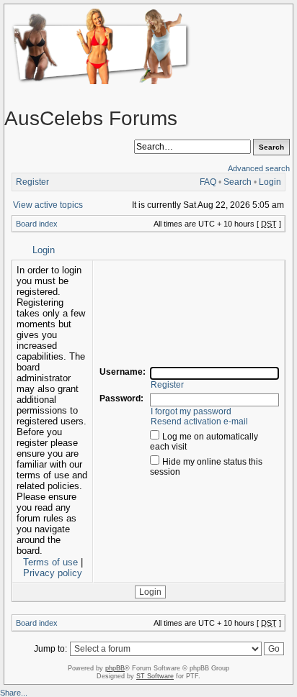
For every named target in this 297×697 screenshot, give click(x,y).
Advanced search (259, 168)
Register (32, 182)
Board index (37, 223)
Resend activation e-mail (199, 421)
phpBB (115, 668)
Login (270, 182)
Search (237, 182)
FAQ (208, 182)
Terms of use (50, 562)
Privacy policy (52, 573)
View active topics (48, 205)
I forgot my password (191, 411)
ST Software (155, 676)
